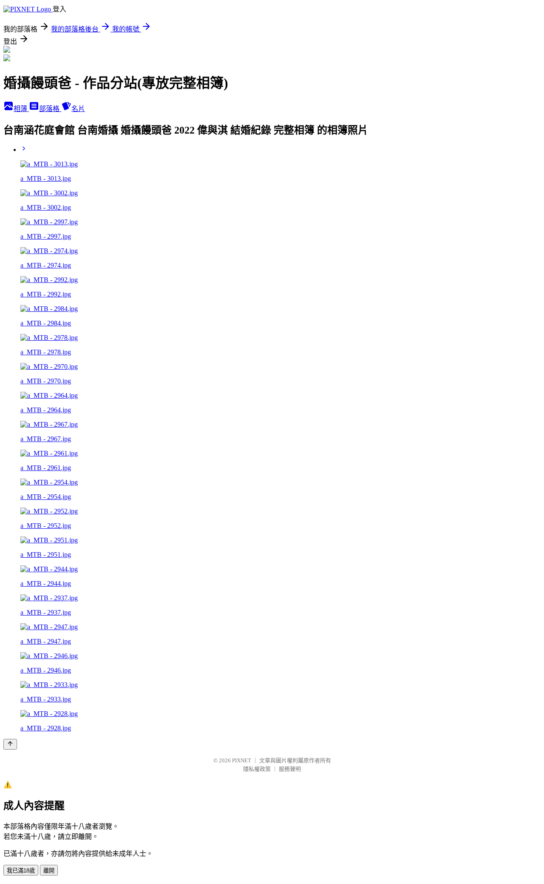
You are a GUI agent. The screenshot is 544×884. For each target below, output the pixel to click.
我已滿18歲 (21, 870)
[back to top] (10, 744)
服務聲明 (290, 769)
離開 (48, 870)
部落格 (50, 108)
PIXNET (241, 760)
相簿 (21, 108)
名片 (78, 108)
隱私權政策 (257, 769)
